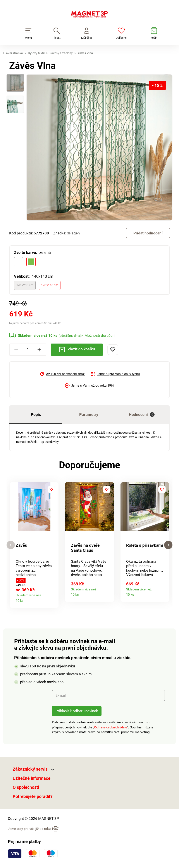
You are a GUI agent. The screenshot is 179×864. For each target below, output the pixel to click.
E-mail (60, 695)
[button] (11, 545)
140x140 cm (49, 285)
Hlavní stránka (13, 53)
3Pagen (73, 233)
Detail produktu (53, 599)
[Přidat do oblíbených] (112, 349)
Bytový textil (36, 53)
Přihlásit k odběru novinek (76, 711)
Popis (36, 414)
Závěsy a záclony (61, 53)
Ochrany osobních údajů (110, 727)
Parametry (88, 414)
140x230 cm (24, 285)
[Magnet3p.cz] (89, 15)
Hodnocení (141, 414)
